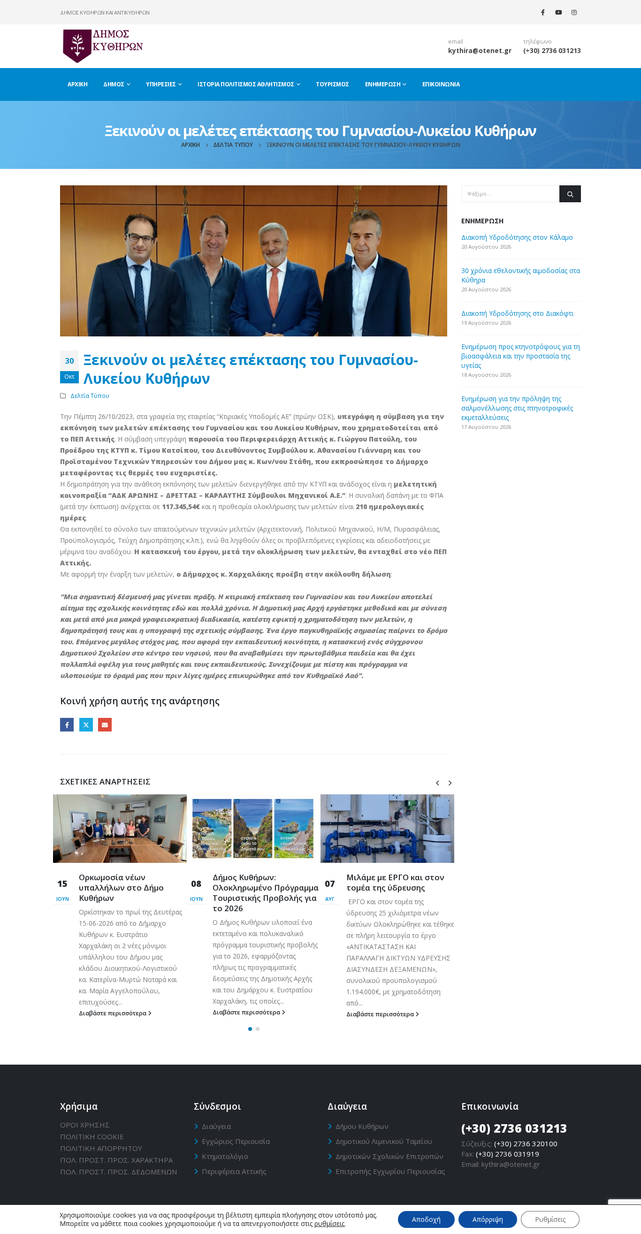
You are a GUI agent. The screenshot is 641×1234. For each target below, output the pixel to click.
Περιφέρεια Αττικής (234, 1171)
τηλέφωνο (537, 42)
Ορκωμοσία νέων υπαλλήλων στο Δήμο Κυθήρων (121, 887)
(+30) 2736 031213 (552, 50)
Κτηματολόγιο (225, 1156)
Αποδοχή (426, 1219)
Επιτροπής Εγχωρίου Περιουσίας (390, 1171)
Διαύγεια (216, 1126)
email (455, 42)
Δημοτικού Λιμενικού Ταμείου (384, 1141)
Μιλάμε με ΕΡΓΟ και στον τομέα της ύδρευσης (395, 882)
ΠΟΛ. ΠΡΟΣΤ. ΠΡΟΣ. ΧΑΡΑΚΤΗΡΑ (116, 1160)
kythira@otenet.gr (479, 50)
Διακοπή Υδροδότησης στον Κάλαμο (517, 237)
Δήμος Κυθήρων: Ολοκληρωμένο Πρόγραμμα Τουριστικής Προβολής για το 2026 (266, 892)
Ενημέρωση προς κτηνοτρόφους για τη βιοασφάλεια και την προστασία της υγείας (520, 356)
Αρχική (77, 84)
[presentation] (437, 782)
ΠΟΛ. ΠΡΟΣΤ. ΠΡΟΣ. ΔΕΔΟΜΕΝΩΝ (118, 1171)
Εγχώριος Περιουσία (236, 1141)
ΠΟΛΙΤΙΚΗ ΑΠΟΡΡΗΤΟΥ (101, 1148)
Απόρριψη (488, 1219)
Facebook (67, 724)
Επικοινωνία (441, 84)
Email (105, 724)
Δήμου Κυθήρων (362, 1126)
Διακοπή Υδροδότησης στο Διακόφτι (517, 313)
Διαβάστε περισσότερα (113, 1013)
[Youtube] (558, 12)
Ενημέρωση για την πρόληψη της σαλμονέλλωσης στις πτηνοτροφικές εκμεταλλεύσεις (517, 408)
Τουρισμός (332, 84)
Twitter (86, 724)
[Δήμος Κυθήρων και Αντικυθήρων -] (102, 46)
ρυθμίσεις (329, 1223)
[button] (250, 1029)
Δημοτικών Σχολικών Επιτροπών (389, 1156)
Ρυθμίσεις (550, 1219)
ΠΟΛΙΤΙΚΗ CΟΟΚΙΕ (92, 1136)
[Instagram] (573, 12)
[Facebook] (542, 12)
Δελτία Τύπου (89, 396)
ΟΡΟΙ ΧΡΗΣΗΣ (85, 1124)
